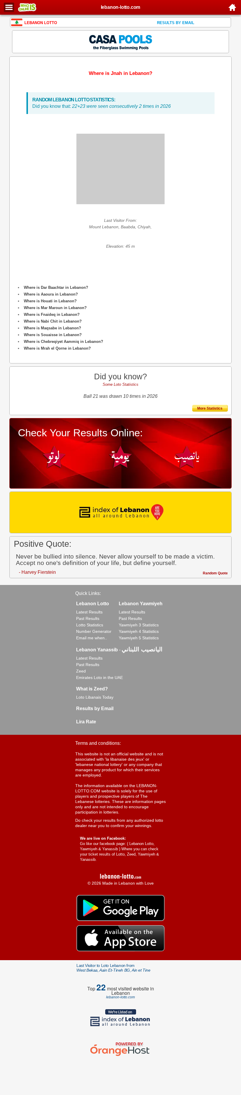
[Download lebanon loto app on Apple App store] (120, 950)
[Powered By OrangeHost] (120, 1056)
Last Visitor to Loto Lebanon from (113, 967)
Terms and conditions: (98, 743)
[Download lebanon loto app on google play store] (120, 919)
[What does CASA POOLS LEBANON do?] (120, 41)
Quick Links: (88, 593)
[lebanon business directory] (120, 512)
